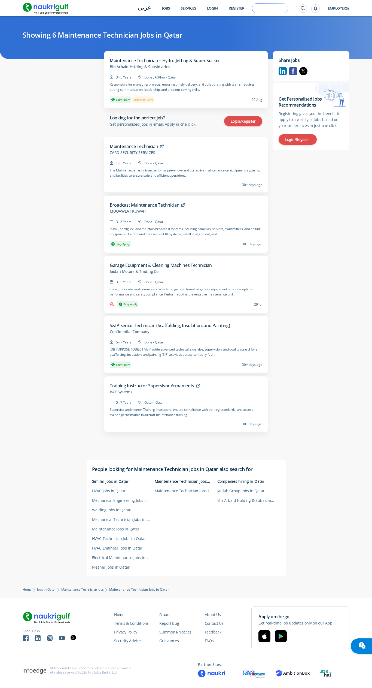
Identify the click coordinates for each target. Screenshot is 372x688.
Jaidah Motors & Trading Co (134, 271)
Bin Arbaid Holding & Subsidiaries (140, 66)
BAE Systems (121, 392)
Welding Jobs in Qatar (111, 509)
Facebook (293, 71)
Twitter (303, 71)
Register (236, 8)
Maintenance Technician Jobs (82, 590)
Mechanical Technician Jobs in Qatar (123, 519)
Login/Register (243, 121)
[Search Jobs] (303, 9)
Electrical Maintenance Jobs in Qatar (123, 557)
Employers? (338, 8)
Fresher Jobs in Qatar (111, 567)
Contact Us (214, 623)
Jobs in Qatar (46, 590)
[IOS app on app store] (264, 636)
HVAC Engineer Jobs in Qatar (117, 548)
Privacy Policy (125, 632)
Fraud (164, 614)
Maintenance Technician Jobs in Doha (186, 490)
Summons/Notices (175, 632)
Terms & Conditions (131, 623)
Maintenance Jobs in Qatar (115, 529)
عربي (144, 8)
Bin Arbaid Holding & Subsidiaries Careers (248, 500)
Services (188, 8)
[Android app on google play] (281, 636)
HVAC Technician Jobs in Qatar (119, 538)
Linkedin (283, 71)
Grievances (169, 640)
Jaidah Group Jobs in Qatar (241, 490)
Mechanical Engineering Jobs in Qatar (123, 500)
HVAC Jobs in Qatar (109, 490)
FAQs (209, 640)
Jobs (166, 8)
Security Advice (127, 640)
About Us (213, 614)
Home (27, 590)
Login (212, 8)
